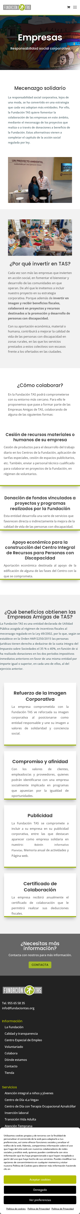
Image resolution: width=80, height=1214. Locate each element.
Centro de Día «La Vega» (22, 1100)
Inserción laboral (16, 1113)
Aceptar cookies (40, 1179)
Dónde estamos (16, 1060)
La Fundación (14, 1027)
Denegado (40, 1190)
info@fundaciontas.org (18, 1008)
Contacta (40, 965)
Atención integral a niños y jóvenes (29, 1093)
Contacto (11, 1066)
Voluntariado (14, 1047)
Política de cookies (16, 1208)
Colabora (11, 1053)
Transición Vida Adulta (20, 1119)
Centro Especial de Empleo (23, 1040)
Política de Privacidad (39, 1208)
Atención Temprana (18, 1126)
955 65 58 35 (16, 1003)
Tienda (9, 1073)
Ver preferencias (40, 1200)
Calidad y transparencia (21, 1034)
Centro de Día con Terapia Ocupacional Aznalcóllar (40, 1106)
